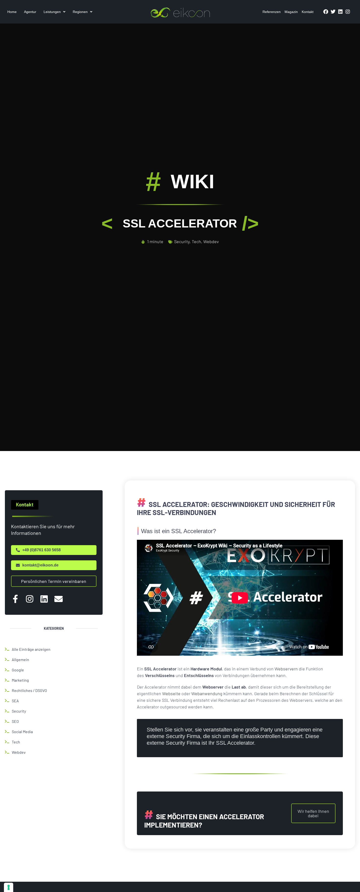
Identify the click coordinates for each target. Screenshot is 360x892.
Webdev (211, 241)
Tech (196, 241)
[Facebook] (325, 11)
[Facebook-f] (15, 599)
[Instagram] (347, 11)
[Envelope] (58, 599)
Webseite (171, 693)
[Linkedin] (340, 11)
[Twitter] (333, 11)
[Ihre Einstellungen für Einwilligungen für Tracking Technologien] (8, 887)
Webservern (286, 668)
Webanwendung (206, 693)
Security (182, 241)
